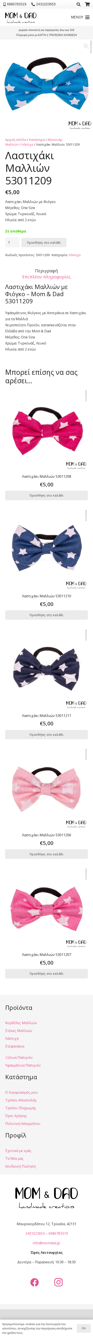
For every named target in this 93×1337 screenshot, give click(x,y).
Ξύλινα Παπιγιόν (19, 1057)
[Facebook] (34, 1282)
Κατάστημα (37, 140)
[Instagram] (58, 1282)
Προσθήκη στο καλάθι (44, 242)
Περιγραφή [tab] (46, 271)
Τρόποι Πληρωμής (20, 1108)
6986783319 (58, 1233)
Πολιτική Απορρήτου (22, 1123)
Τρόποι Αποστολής (21, 1100)
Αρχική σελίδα (15, 140)
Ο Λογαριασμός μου (21, 1092)
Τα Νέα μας (14, 1158)
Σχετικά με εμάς (18, 1150)
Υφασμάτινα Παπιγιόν (23, 1065)
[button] (78, 4)
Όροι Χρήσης (16, 1115)
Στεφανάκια (14, 1046)
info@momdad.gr (47, 1243)
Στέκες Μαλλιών (18, 1030)
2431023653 (35, 1233)
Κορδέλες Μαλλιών (21, 1022)
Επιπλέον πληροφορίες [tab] (46, 277)
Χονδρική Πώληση (20, 1166)
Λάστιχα (27, 144)
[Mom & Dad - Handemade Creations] (20, 17)
